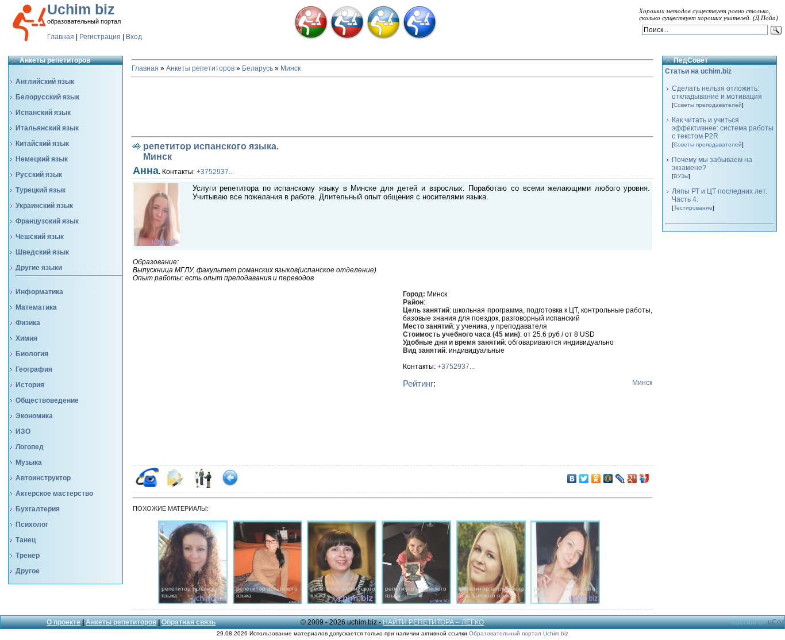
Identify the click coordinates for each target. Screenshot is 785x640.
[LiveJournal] (620, 478)
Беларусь (257, 68)
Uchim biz (81, 9)
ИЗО (23, 431)
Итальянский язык (47, 128)
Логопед (30, 447)
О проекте (63, 622)
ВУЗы (681, 176)
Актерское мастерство (54, 493)
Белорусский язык (47, 97)
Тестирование (693, 208)
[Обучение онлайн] (419, 37)
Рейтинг (418, 383)
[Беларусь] (311, 37)
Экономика (34, 416)
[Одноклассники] (596, 478)
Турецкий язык (41, 190)
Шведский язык (42, 252)
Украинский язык (44, 206)
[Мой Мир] (608, 478)
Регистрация (100, 37)
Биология (32, 354)
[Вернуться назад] (230, 485)
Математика (36, 307)
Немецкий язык (42, 159)
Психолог (32, 525)
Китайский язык (42, 144)
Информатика (39, 292)
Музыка (29, 462)
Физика (28, 323)
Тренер (28, 556)
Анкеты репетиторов (200, 68)
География (34, 369)
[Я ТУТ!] (644, 478)
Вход (134, 37)
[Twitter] (584, 478)
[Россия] (347, 37)
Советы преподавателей (708, 105)
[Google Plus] (632, 478)
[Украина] (383, 37)
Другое (28, 571)
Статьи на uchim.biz (698, 71)
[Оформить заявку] (175, 485)
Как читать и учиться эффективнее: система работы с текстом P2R (723, 128)
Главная (60, 37)
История (30, 385)
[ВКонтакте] (572, 478)
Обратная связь (188, 622)
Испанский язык (43, 113)
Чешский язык (40, 237)
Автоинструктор (43, 478)
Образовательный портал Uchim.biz (518, 633)
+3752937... (215, 172)
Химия (26, 338)
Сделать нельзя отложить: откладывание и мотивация (717, 92)
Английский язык (45, 82)
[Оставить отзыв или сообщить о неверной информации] (203, 485)
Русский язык (39, 175)
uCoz (776, 622)
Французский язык (47, 221)
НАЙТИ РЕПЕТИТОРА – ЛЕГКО (433, 622)
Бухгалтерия (38, 509)
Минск (290, 68)
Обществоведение (47, 400)
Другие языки (39, 268)
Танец (26, 540)
